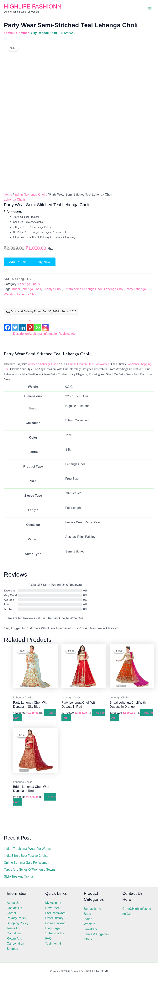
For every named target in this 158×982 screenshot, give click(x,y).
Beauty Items (93, 908)
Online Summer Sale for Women (26, 862)
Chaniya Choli (52, 289)
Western (89, 924)
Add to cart (18, 262)
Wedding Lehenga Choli (20, 294)
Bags (87, 913)
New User (52, 908)
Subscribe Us (54, 933)
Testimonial (53, 943)
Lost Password (55, 913)
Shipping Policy (17, 923)
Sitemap (12, 948)
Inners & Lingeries (96, 934)
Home (8, 194)
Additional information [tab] (44, 333)
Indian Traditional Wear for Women (28, 848)
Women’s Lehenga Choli (43, 364)
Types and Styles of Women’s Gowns (29, 869)
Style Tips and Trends (19, 876)
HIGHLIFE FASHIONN (32, 6)
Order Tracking (55, 923)
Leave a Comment (17, 33)
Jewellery (90, 929)
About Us (13, 902)
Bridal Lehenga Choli (26, 289)
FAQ (48, 938)
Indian (18, 194)
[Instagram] (45, 324)
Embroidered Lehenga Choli (83, 289)
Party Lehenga (136, 289)
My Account (53, 902)
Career (11, 913)
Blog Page (52, 928)
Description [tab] (21, 333)
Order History (54, 918)
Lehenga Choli (114, 289)
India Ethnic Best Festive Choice (26, 855)
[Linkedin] (22, 324)
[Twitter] (15, 324)
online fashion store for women (88, 364)
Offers (88, 939)
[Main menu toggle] (150, 8)
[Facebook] (7, 324)
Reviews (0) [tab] (67, 333)
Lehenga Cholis (36, 194)
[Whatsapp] (37, 324)
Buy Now (43, 262)
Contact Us (14, 908)
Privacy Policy (16, 918)
